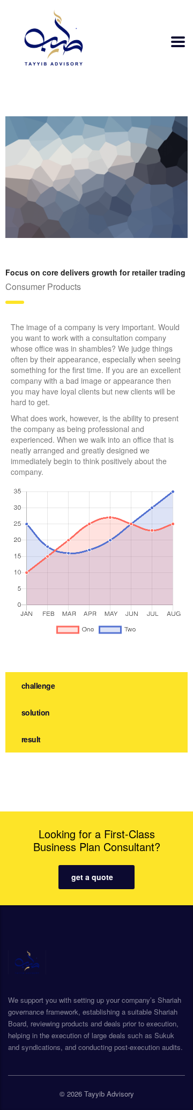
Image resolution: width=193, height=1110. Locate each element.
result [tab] (31, 739)
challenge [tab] (38, 685)
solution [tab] (35, 712)
